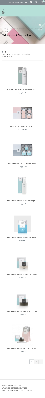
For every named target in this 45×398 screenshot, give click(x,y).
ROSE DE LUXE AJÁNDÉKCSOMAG (22, 126)
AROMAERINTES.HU (14, 386)
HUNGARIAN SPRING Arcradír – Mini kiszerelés (25, 237)
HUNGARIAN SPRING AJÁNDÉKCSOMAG (22, 164)
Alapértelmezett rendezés (19, 54)
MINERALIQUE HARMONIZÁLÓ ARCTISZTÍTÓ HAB (25, 90)
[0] (42, 2)
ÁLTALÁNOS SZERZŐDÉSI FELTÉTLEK (14, 388)
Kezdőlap (5, 29)
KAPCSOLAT (30, 390)
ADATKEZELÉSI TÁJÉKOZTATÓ (12, 390)
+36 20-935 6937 (21, 2)
